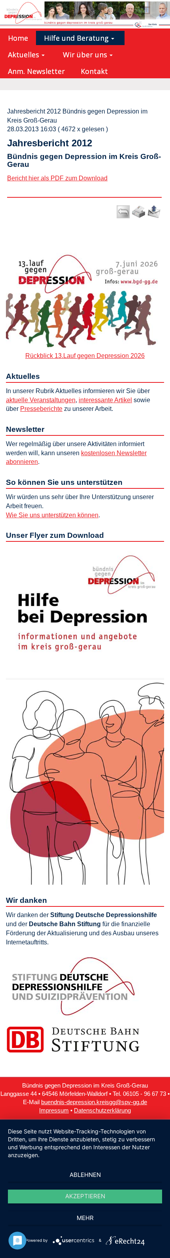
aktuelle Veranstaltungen (41, 400)
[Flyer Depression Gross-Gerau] (85, 714)
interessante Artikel (105, 400)
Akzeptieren (85, 1196)
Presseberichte (41, 408)
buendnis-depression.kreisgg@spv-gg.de (94, 1102)
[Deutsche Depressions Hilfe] (73, 986)
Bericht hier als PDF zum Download (57, 178)
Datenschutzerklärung (102, 1110)
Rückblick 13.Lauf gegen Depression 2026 (85, 355)
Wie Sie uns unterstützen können (52, 515)
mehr (85, 1218)
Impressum (54, 1110)
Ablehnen (85, 1175)
